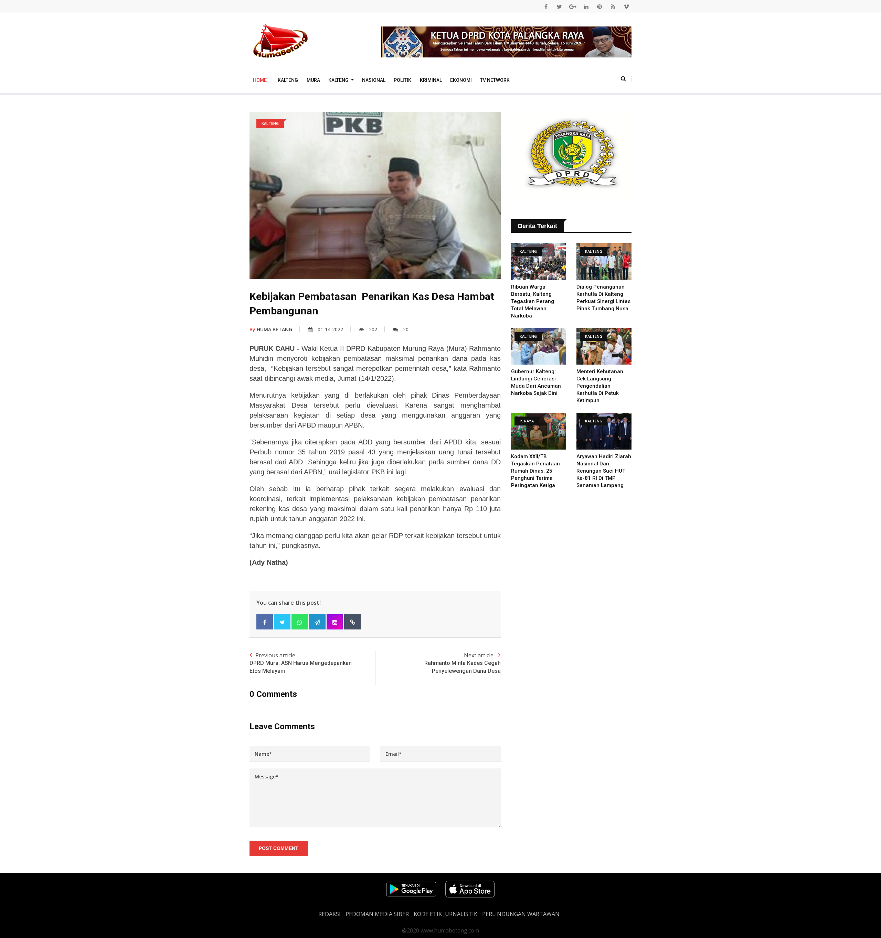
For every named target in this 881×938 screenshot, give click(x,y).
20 (405, 329)
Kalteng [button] (339, 80)
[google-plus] (572, 6)
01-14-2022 (330, 329)
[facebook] (546, 6)
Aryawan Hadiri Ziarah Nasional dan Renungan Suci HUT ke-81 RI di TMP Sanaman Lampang (603, 470)
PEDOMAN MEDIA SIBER (377, 914)
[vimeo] (626, 6)
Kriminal (431, 80)
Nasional (373, 80)
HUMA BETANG (271, 329)
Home (260, 80)
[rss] (613, 6)
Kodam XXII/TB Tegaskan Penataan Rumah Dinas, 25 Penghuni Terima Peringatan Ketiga (535, 470)
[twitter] (559, 6)
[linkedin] (586, 6)
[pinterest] (599, 6)
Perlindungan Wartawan (521, 914)
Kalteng (288, 80)
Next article (462, 662)
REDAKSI (329, 914)
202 (373, 329)
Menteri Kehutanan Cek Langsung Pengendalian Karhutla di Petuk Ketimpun (599, 385)
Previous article (301, 662)
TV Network (495, 80)
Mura (313, 80)
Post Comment (278, 848)
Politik (402, 80)
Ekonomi (461, 80)
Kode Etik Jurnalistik (445, 914)
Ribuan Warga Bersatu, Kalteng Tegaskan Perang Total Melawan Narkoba (532, 301)
